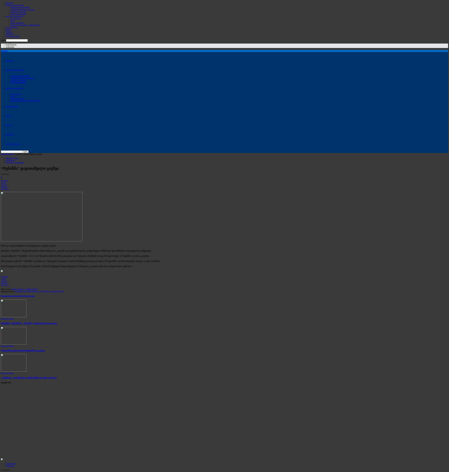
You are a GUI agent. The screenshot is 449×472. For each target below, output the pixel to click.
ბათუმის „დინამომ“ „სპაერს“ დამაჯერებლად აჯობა (29, 323)
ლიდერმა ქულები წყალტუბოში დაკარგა (23, 350)
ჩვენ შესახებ (11, 45)
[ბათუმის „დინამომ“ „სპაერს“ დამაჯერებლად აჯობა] (13, 317)
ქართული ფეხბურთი (15, 5)
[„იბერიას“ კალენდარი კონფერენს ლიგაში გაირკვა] (13, 371)
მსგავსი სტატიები (8, 296)
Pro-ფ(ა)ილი (15, 19)
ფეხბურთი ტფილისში (19, 7)
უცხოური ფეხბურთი (14, 16)
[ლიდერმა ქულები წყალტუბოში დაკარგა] (13, 344)
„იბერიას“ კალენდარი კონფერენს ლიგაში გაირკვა (29, 377)
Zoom (12, 21)
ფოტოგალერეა (13, 36)
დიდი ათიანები (17, 23)
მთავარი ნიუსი (7, 154)
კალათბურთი (12, 27)
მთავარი (9, 3)
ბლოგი (9, 32)
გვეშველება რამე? (18, 12)
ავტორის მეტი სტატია (25, 296)
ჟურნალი (10, 34)
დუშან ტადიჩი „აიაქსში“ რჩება (24, 289)
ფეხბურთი (10, 160)
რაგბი (8, 30)
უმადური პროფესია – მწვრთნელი (25, 25)
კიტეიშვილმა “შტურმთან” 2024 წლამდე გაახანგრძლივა (39, 291)
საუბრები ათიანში (18, 14)
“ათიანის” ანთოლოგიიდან (22, 10)
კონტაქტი (10, 47)
